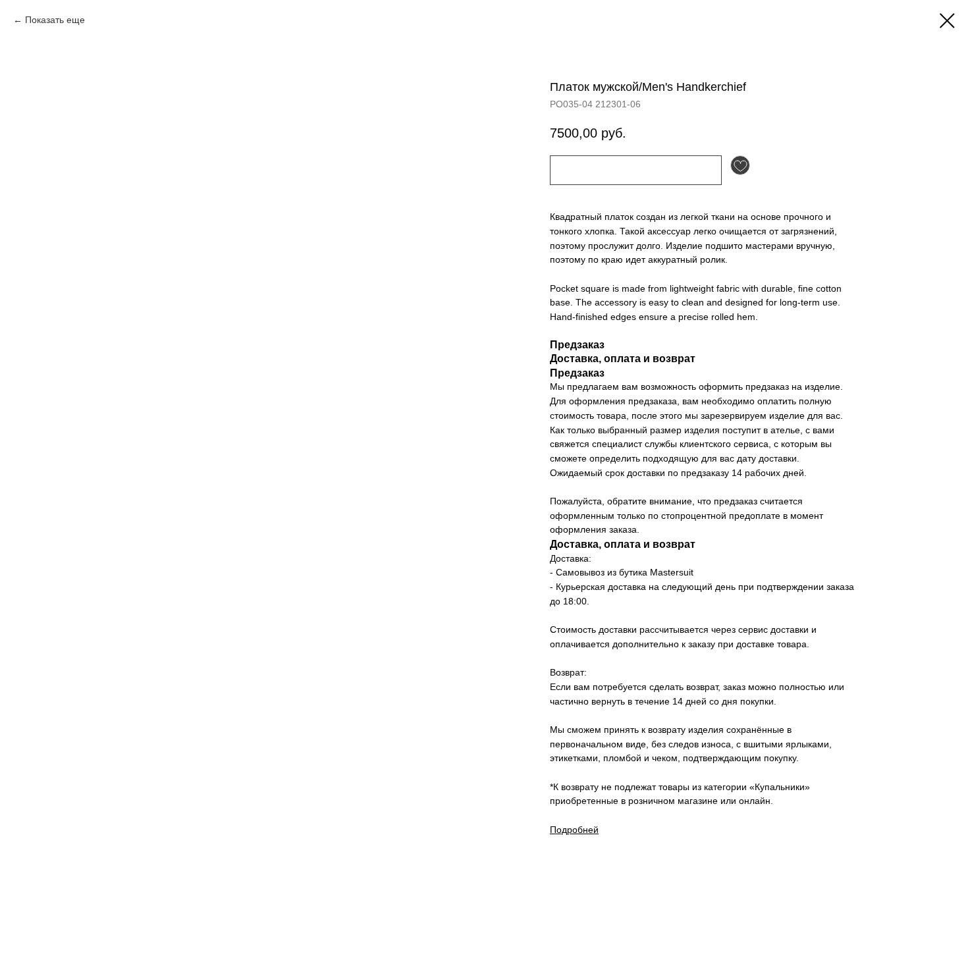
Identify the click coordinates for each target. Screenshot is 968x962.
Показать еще (55, 19)
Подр (561, 829)
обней (585, 829)
